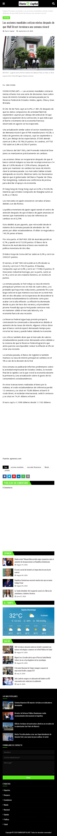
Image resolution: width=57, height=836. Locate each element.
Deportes (7, 790)
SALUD (7, 641)
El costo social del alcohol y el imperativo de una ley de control (33, 571)
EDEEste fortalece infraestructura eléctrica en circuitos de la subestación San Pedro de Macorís (34, 725)
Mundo (47, 467)
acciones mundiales (17, 467)
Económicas (8, 800)
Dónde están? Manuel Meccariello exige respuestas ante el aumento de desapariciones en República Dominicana (34, 560)
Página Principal (9, 11)
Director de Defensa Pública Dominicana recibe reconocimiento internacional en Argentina (30, 714)
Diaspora (7, 795)
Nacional (7, 809)
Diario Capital (9, 31)
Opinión (6, 814)
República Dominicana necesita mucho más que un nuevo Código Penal (33, 581)
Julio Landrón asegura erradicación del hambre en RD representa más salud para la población (32, 679)
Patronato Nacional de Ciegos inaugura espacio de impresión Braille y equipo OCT (31, 669)
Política (6, 819)
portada (19, 11)
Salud (6, 824)
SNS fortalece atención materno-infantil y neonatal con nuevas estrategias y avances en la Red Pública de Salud (33, 648)
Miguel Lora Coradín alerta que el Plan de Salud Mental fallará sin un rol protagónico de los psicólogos (33, 658)
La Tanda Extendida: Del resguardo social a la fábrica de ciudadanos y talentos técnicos (33, 592)
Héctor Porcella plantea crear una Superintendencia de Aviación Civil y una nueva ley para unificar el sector (33, 735)
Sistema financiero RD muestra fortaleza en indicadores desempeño (33, 704)
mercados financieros (34, 467)
